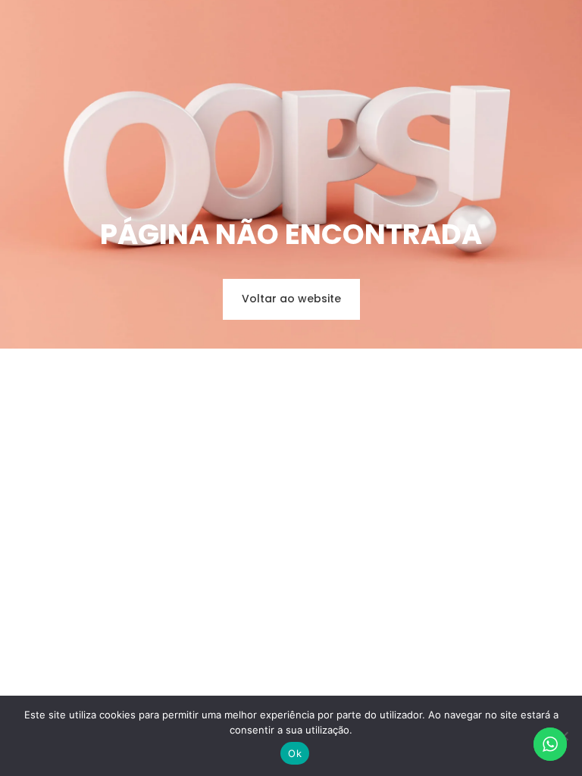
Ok (295, 753)
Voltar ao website (291, 298)
